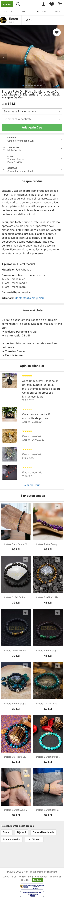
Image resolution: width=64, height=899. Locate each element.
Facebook (41, 876)
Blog (30, 876)
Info (28, 20)
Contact (37, 880)
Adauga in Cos (32, 127)
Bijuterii (21, 832)
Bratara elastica (11, 839)
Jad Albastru (34, 839)
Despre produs (32, 181)
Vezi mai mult (32, 485)
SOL (14, 876)
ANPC (6, 876)
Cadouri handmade (43, 832)
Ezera (13, 19)
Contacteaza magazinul (29, 298)
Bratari (7, 832)
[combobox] (32, 111)
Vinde (22, 876)
